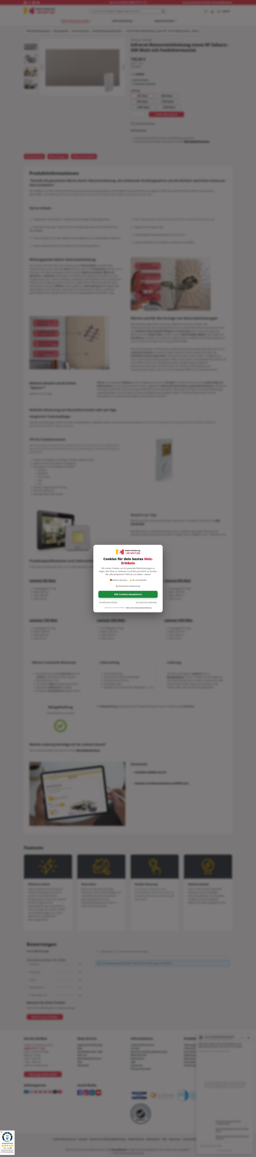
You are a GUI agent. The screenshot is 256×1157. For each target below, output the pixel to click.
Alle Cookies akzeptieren (128, 594)
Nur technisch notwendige (146, 602)
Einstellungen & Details (108, 602)
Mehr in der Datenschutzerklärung (138, 608)
